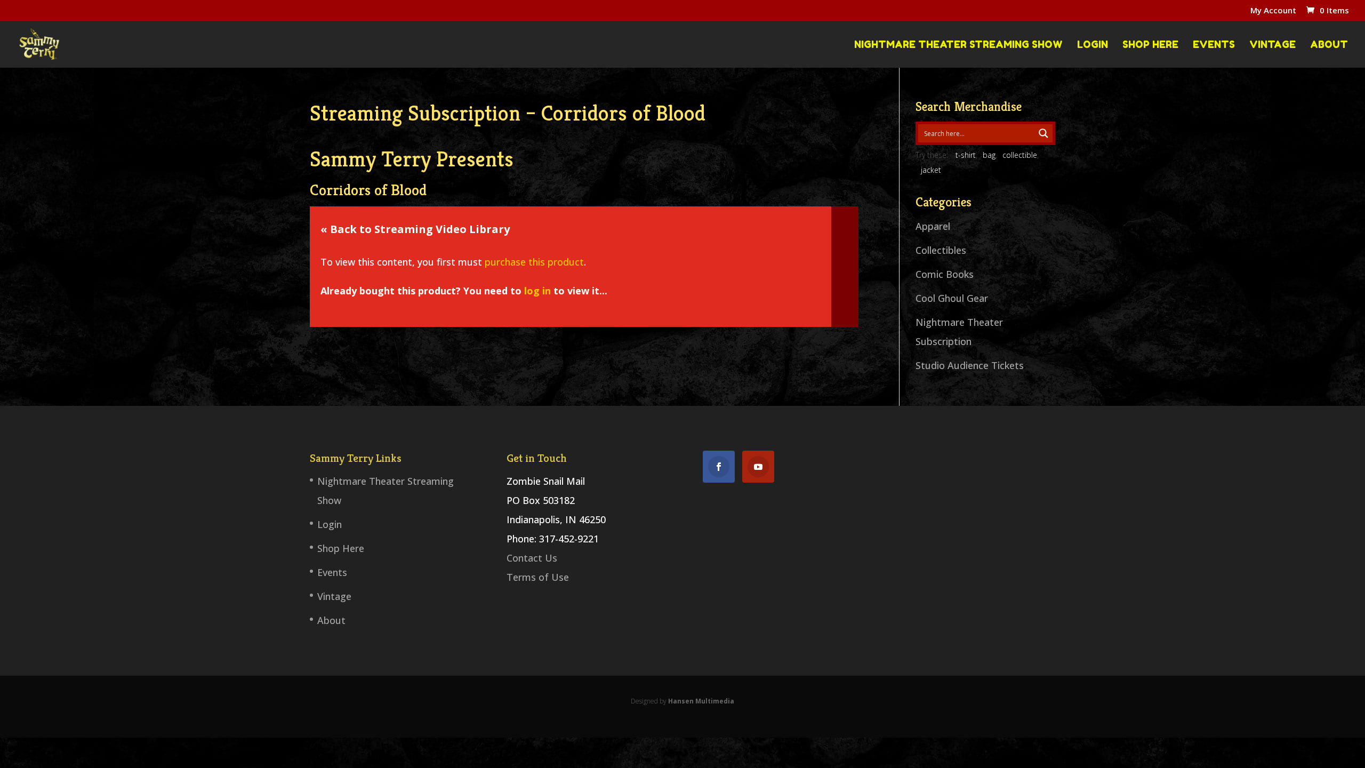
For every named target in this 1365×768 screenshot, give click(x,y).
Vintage (1272, 44)
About (1329, 44)
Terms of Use (538, 577)
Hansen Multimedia (701, 701)
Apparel (933, 226)
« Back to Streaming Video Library (415, 229)
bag (989, 155)
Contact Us (532, 557)
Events (1214, 44)
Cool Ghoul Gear (952, 298)
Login (1092, 44)
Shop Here (1150, 44)
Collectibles (941, 250)
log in (537, 290)
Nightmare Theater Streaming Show (958, 44)
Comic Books (945, 274)
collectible (1019, 155)
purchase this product (534, 261)
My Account (1273, 10)
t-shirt (966, 155)
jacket (931, 170)
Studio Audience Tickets (970, 365)
